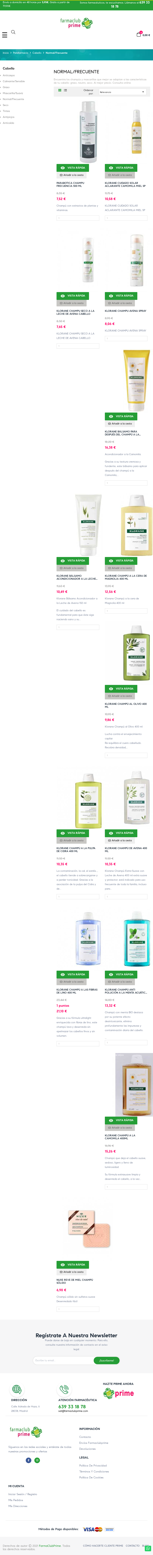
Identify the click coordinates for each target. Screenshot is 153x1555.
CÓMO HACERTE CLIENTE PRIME (103, 1545)
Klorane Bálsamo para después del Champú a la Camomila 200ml (122, 433)
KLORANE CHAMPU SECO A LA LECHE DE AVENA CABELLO (75, 312)
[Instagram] (38, 1460)
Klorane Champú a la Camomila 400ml (120, 1137)
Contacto (85, 1437)
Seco (5, 105)
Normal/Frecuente (13, 99)
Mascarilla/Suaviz (13, 93)
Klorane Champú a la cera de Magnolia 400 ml (126, 577)
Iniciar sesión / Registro (22, 1494)
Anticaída (8, 123)
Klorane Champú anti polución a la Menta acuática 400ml (126, 991)
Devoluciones (87, 1449)
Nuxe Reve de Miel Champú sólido (75, 1281)
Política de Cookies (91, 1477)
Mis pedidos (15, 1500)
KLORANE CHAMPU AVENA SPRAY (125, 311)
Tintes (6, 111)
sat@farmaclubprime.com (73, 1411)
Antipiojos (8, 117)
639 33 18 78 (72, 1406)
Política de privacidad (93, 1465)
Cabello (8, 68)
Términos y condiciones (94, 1471)
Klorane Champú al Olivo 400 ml (126, 706)
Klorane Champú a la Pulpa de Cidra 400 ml (76, 850)
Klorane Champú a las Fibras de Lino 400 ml (77, 991)
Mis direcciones (17, 1506)
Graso (6, 87)
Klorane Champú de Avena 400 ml (126, 850)
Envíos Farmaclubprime (93, 1443)
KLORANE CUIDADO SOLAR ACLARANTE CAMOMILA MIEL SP (125, 185)
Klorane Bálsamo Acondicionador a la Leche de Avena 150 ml (76, 577)
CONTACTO (133, 1545)
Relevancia (122, 92)
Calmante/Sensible (14, 81)
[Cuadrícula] (59, 90)
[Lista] (65, 90)
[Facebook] (29, 1460)
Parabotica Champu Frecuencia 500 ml (70, 185)
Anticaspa (9, 75)
